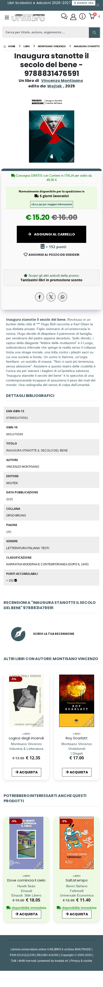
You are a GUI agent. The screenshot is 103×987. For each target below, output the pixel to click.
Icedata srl (61, 961)
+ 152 (10, 580)
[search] (94, 32)
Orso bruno (16, 515)
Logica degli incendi (26, 738)
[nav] (6, 852)
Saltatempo (77, 880)
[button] (94, 16)
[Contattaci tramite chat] (64, 16)
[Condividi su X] (51, 296)
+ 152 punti (55, 246)
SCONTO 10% (84, 3)
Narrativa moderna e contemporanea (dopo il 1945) (47, 564)
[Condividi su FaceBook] (39, 296)
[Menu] (7, 17)
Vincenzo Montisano (62, 80)
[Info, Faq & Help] (82, 16)
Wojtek (12, 483)
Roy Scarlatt (77, 738)
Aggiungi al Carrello (54, 234)
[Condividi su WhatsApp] (62, 296)
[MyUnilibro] (73, 16)
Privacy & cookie (81, 961)
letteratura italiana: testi (27, 548)
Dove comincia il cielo (26, 880)
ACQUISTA (28, 772)
